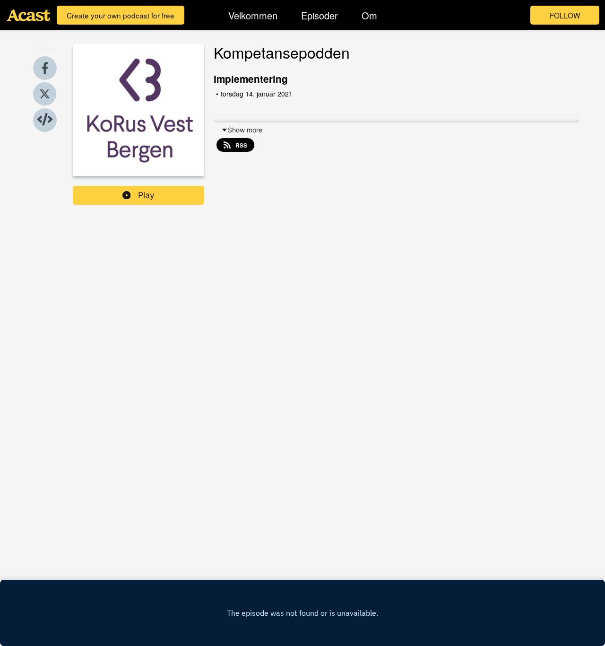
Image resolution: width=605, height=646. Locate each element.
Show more (245, 130)
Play (146, 195)
